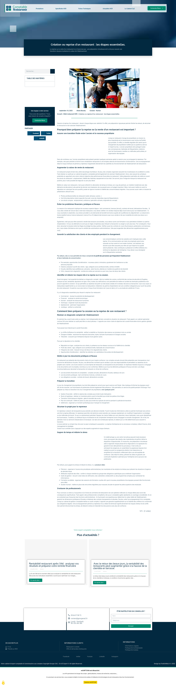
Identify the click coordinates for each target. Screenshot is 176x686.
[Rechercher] (52, 71)
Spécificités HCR (60, 9)
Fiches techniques (84, 9)
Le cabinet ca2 (130, 9)
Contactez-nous (40, 120)
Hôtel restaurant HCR (70, 114)
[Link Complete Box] (56, 562)
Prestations (39, 9)
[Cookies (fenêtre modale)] (3, 683)
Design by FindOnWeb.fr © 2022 (164, 664)
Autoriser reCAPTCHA (90, 682)
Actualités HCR (108, 9)
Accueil (59, 114)
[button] (52, 78)
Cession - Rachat (95, 111)
